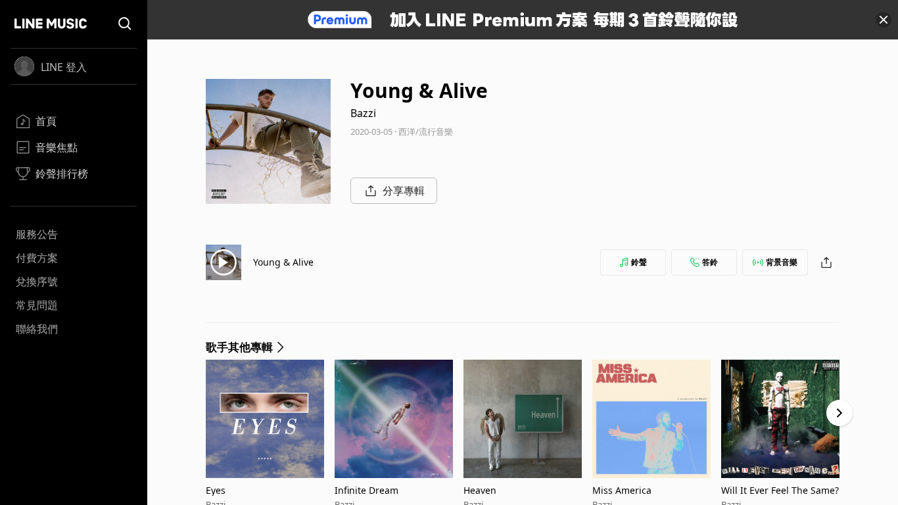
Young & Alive (283, 262)
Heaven (479, 490)
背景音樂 (781, 262)
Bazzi (363, 113)
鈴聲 (639, 262)
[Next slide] (839, 413)
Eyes (215, 490)
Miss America (621, 490)
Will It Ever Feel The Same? (780, 490)
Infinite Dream (366, 490)
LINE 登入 (64, 67)
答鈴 (710, 262)
